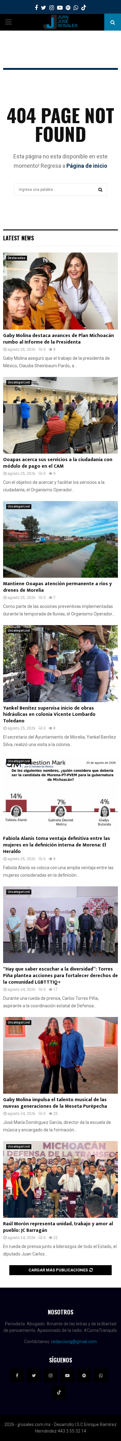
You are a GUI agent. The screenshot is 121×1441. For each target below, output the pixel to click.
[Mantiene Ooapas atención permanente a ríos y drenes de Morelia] (60, 539)
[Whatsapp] (101, 1375)
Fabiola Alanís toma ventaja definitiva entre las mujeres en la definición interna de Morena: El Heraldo (56, 845)
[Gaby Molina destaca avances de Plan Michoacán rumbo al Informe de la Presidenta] (60, 291)
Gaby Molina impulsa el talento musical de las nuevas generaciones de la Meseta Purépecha (55, 1103)
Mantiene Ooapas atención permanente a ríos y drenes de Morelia (57, 587)
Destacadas (16, 258)
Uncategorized (19, 382)
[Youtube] (67, 1375)
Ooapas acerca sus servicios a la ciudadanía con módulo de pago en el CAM (57, 462)
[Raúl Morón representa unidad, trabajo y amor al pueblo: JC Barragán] (60, 1179)
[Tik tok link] (83, 7)
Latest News (18, 238)
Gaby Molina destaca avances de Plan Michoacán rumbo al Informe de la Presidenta (58, 338)
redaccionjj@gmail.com (74, 1341)
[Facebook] (17, 1375)
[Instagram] (50, 1375)
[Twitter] (34, 1375)
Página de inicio (86, 165)
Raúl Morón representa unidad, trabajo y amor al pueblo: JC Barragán (58, 1227)
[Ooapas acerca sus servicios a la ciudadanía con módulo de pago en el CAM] (60, 415)
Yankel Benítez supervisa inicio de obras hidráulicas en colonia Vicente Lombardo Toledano (49, 714)
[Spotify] (84, 1375)
